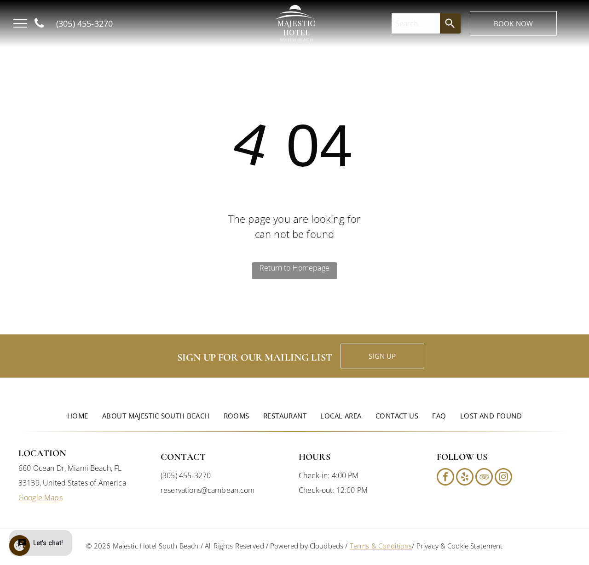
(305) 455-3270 (186, 475)
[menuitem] (77, 416)
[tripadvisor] (484, 478)
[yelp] (465, 478)
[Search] (450, 23)
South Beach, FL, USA (164, 34)
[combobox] (416, 23)
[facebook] (445, 478)
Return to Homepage (294, 268)
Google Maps (40, 497)
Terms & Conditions (381, 545)
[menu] (20, 23)
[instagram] (503, 478)
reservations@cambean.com (208, 490)
